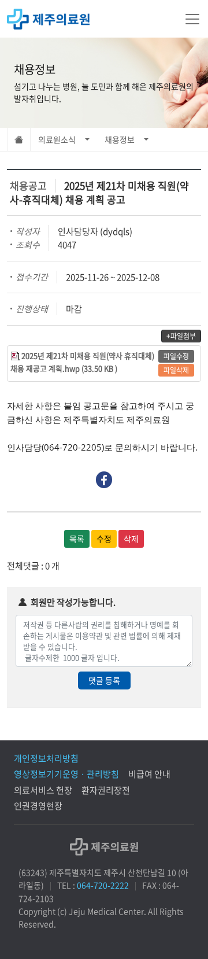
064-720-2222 (103, 885)
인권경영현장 (38, 805)
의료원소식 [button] (57, 139)
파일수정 (176, 356)
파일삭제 (176, 370)
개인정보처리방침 (46, 758)
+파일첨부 (181, 336)
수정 (104, 538)
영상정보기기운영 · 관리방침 (66, 774)
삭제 (131, 538)
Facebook (104, 479)
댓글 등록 (104, 680)
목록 (76, 538)
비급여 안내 (149, 774)
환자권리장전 (105, 790)
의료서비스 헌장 (43, 790)
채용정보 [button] (120, 139)
